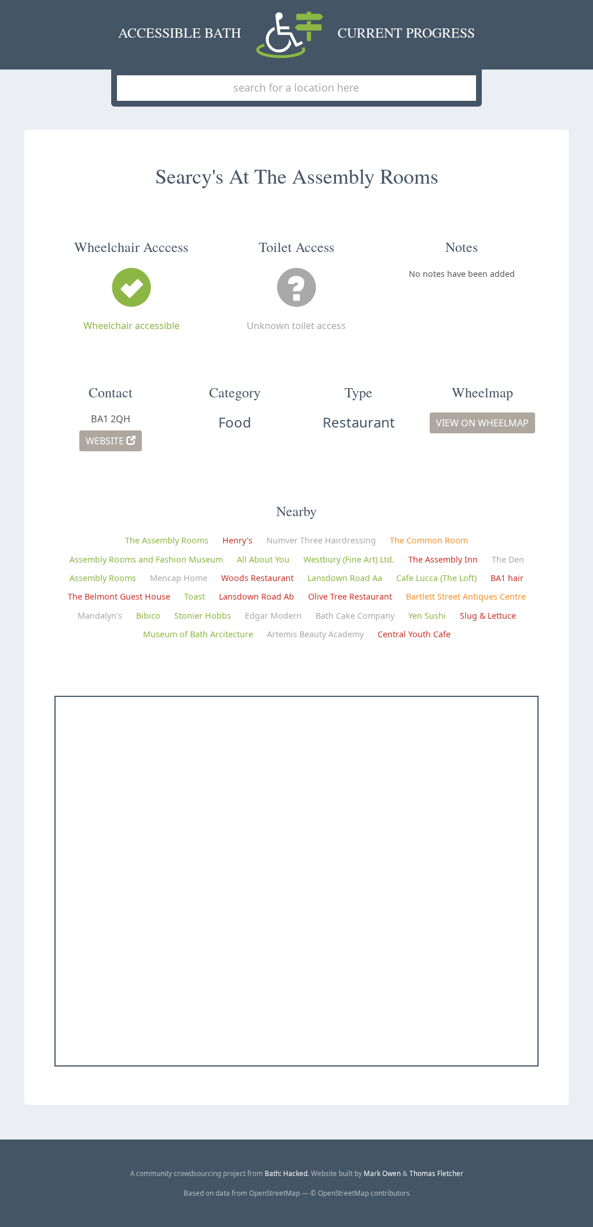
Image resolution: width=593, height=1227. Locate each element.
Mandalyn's (100, 615)
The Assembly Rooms (166, 540)
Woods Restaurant (257, 577)
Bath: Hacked (286, 1173)
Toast (194, 596)
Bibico (148, 615)
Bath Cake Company (355, 615)
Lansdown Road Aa (345, 577)
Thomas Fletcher (436, 1173)
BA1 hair (507, 577)
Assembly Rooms (102, 577)
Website (106, 440)
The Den (508, 559)
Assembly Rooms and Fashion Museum (146, 559)
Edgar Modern (273, 615)
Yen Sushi (427, 615)
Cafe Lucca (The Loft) (436, 577)
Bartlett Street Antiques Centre (466, 596)
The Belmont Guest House (119, 596)
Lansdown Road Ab (256, 596)
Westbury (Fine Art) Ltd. (348, 559)
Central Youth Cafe (414, 634)
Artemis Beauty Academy (315, 634)
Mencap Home (178, 577)
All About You (263, 559)
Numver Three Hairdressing (321, 540)
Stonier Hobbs (202, 615)
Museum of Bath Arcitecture (198, 634)
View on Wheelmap (482, 423)
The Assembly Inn (443, 559)
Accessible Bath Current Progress (296, 32)
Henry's (237, 540)
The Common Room (429, 540)
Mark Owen (382, 1173)
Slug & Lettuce (488, 615)
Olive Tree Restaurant (350, 596)
